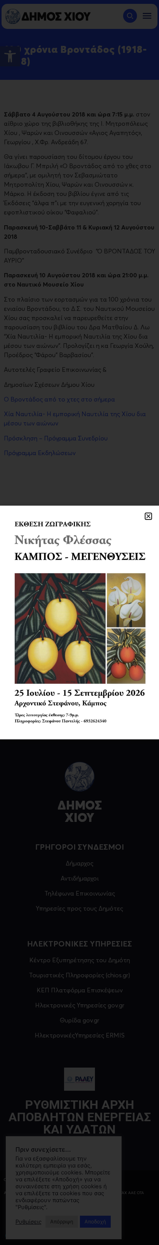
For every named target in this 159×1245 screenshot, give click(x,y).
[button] (148, 516)
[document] (79, 622)
